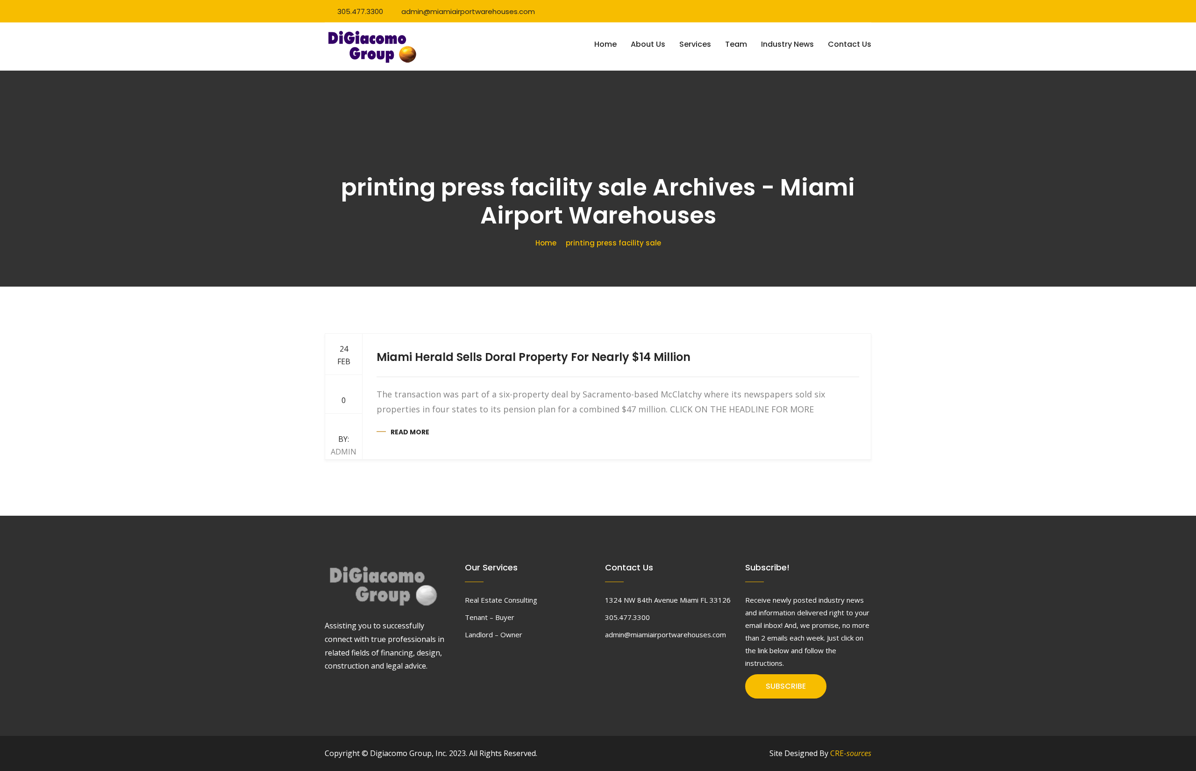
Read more (410, 432)
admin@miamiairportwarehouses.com (468, 11)
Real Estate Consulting (501, 600)
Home (605, 44)
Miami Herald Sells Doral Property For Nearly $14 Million (534, 357)
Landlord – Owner (493, 634)
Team (736, 44)
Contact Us (849, 44)
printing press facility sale (613, 243)
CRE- (850, 753)
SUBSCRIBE (786, 686)
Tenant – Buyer (489, 617)
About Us (648, 44)
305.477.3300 (360, 11)
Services (695, 44)
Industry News (787, 44)
